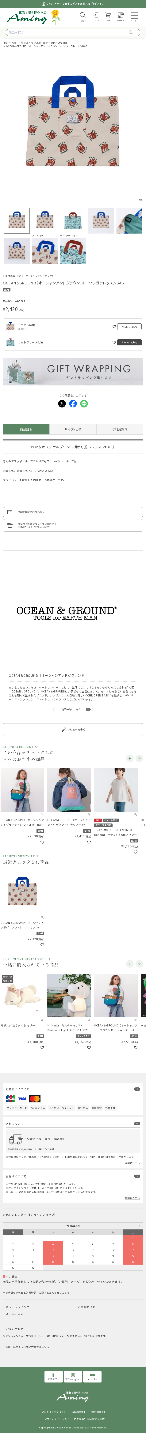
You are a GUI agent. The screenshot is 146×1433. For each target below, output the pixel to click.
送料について (14, 1124)
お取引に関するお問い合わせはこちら (27, 1347)
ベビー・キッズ (20, 42)
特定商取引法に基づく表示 (89, 1418)
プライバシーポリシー (57, 1418)
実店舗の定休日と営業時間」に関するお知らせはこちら (38, 1292)
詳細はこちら (132, 1163)
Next (139, 758)
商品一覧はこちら (71, 709)
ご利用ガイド (87, 1307)
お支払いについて (17, 1089)
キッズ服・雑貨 (39, 42)
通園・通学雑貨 (59, 42)
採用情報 (96, 1412)
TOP (6, 42)
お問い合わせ (15, 1329)
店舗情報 (76, 1412)
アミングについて (51, 1412)
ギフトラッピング (17, 1307)
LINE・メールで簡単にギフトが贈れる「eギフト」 (75, 4)
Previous (130, 758)
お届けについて (16, 1176)
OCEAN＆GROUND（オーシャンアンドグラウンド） (31, 275)
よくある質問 (15, 1314)
